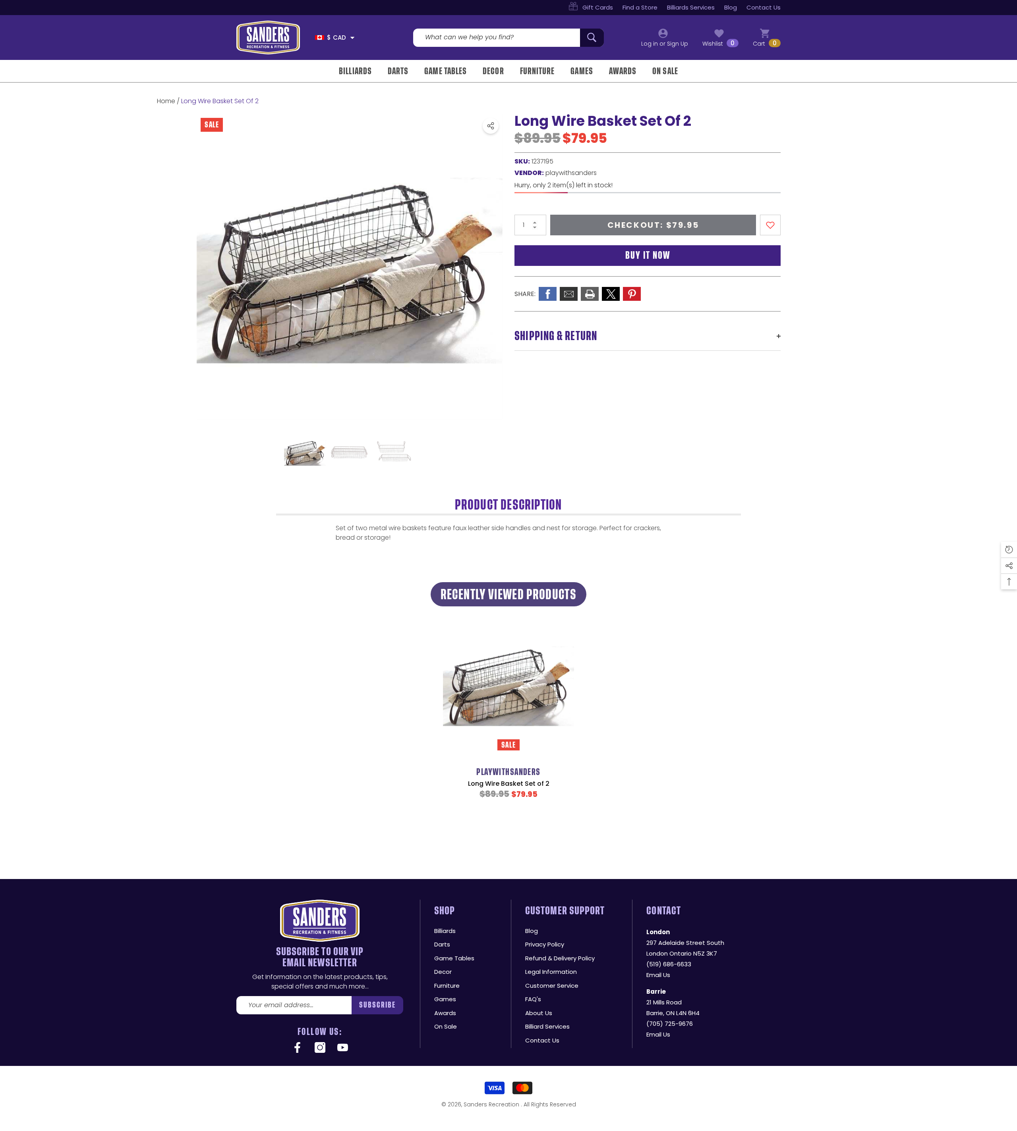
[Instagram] (320, 1048)
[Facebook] (297, 1048)
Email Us (658, 975)
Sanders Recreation (492, 1104)
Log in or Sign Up (664, 44)
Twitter (611, 294)
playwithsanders (571, 172)
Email (569, 294)
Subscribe (377, 1005)
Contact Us (763, 7)
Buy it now (647, 255)
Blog (730, 7)
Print (590, 294)
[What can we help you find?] (508, 38)
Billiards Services (691, 7)
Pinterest (632, 294)
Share (491, 126)
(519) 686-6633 (668, 964)
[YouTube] (342, 1048)
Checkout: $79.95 (653, 225)
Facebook (548, 294)
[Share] (491, 126)
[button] (352, 37)
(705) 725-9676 (669, 1023)
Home (166, 101)
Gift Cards (597, 7)
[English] (319, 37)
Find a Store (640, 7)
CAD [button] (336, 37)
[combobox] (496, 38)
